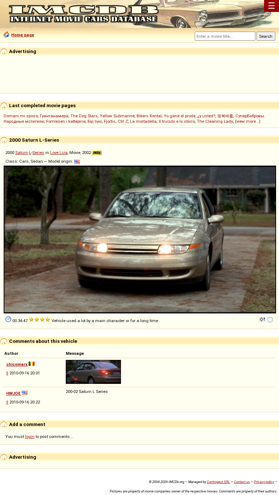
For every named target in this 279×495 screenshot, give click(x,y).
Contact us (242, 482)
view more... (247, 121)
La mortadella (143, 121)
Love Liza (59, 152)
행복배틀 (225, 115)
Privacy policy (264, 482)
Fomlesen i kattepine (65, 121)
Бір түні (95, 121)
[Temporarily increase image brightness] (262, 318)
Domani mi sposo (21, 115)
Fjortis (110, 121)
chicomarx (17, 364)
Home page (22, 34)
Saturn (21, 152)
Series (38, 152)
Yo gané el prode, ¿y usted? (189, 115)
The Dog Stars (84, 115)
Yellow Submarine (117, 115)
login (30, 436)
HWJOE (13, 393)
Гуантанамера (54, 115)
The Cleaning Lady (215, 121)
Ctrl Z (123, 121)
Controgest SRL (218, 482)
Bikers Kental (149, 115)
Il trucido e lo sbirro (177, 121)
